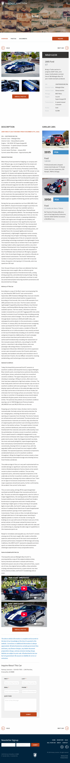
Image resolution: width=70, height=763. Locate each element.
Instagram (62, 747)
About (59, 742)
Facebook (67, 747)
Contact (65, 742)
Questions (8, 696)
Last (23, 679)
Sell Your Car (51, 742)
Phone (24, 687)
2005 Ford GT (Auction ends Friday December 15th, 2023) (20, 132)
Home (53, 740)
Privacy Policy (64, 757)
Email (6, 687)
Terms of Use (64, 755)
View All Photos (20, 96)
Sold (5, 48)
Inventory (60, 740)
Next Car (61, 48)
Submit (28, 714)
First (6, 679)
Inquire (60, 38)
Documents (23, 38)
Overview (4, 38)
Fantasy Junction (14, 3)
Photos (13, 38)
